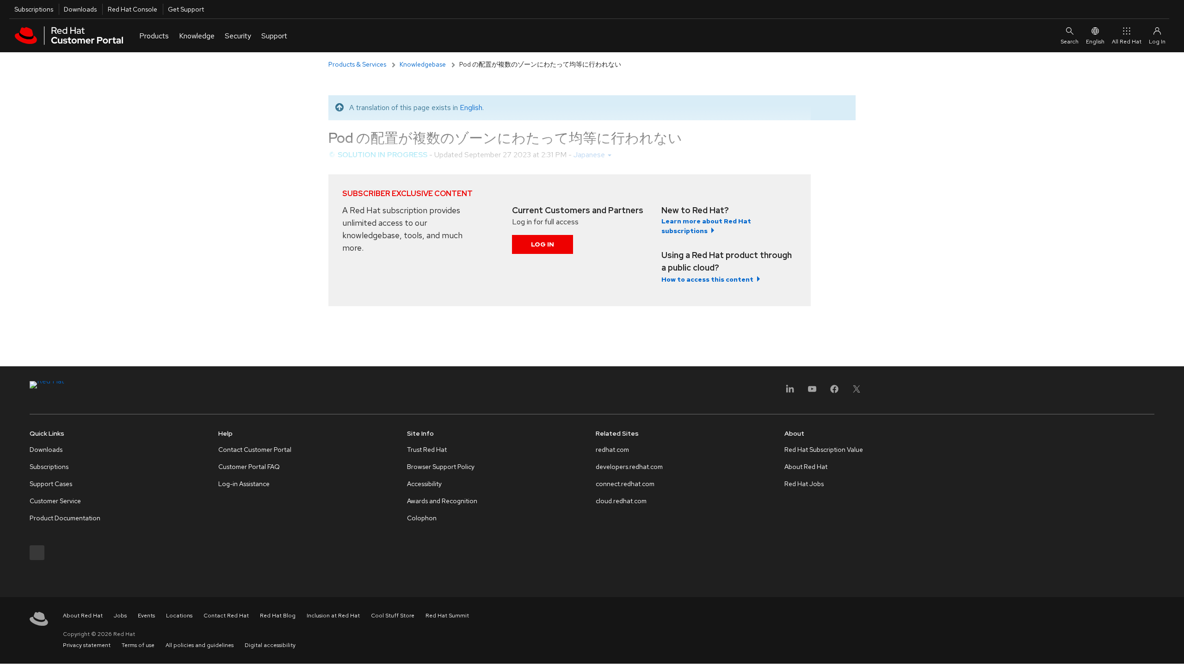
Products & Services (357, 64)
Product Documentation (65, 518)
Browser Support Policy (441, 466)
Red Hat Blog (278, 615)
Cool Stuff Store (392, 615)
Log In (542, 244)
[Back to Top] (1174, 649)
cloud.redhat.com (621, 501)
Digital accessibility (270, 645)
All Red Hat (1126, 41)
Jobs (120, 615)
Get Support (186, 9)
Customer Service (55, 501)
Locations (179, 615)
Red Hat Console (132, 9)
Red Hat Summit (447, 615)
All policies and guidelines (200, 645)
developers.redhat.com (629, 466)
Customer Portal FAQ (249, 466)
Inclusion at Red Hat (333, 615)
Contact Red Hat (226, 615)
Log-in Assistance (244, 484)
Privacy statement (87, 645)
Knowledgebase (423, 64)
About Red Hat (805, 466)
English (1095, 41)
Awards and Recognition (442, 501)
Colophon (422, 518)
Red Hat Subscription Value (823, 449)
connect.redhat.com (625, 484)
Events (146, 615)
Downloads (80, 9)
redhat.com (612, 449)
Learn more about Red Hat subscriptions (706, 226)
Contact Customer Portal (254, 449)
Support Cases (51, 484)
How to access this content (707, 279)
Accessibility (424, 484)
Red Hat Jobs (804, 484)
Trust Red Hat (427, 449)
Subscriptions (33, 9)
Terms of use (138, 645)
